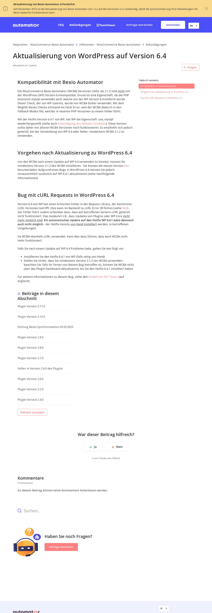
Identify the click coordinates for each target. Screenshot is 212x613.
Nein (119, 447)
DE (191, 25)
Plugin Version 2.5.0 (30, 389)
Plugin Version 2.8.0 (30, 347)
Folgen (191, 67)
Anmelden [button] (173, 25)
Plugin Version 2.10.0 (31, 316)
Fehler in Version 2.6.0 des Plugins (40, 368)
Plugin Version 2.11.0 (31, 306)
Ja (95, 447)
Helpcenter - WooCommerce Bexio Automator (43, 44)
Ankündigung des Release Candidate (82, 123)
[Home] (26, 25)
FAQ (61, 25)
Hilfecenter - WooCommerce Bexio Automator (110, 44)
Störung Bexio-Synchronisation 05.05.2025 (45, 327)
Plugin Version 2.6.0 (30, 379)
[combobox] (193, 26)
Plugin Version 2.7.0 (30, 358)
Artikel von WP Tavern (103, 277)
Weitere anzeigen (32, 412)
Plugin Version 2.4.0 (30, 399)
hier (126, 166)
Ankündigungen (80, 25)
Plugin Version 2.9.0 (30, 337)
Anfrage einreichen (139, 25)
